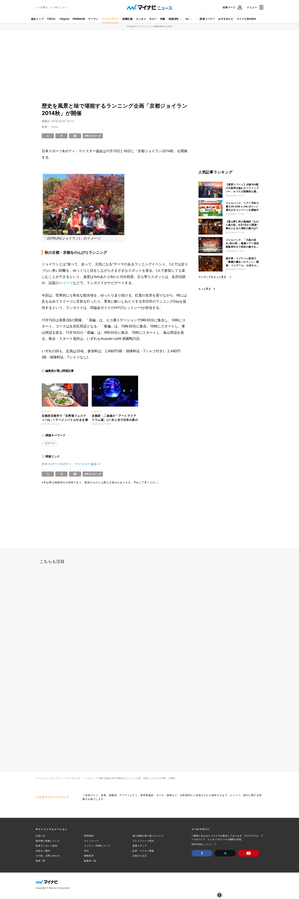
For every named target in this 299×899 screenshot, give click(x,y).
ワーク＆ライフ (110, 18)
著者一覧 (40, 860)
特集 (162, 18)
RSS (86, 850)
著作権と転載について (48, 840)
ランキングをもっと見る (212, 277)
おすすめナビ (226, 18)
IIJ (187, 18)
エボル (54, 126)
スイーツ (66, 283)
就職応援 (127, 18)
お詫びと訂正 (139, 855)
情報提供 (89, 855)
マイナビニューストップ (48, 778)
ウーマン (93, 18)
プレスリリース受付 (143, 840)
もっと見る (204, 289)
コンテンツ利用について (97, 845)
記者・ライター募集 (143, 850)
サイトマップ (91, 840)
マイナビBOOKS (246, 18)
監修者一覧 (90, 860)
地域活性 (174, 18)
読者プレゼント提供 (46, 845)
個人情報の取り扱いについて (148, 835)
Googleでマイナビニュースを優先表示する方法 (149, 26)
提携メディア (139, 845)
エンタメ (141, 18)
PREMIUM (79, 18)
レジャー (89, 778)
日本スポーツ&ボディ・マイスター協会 (69, 464)
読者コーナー (207, 18)
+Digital (64, 18)
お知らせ (40, 835)
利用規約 (89, 835)
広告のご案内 (43, 850)
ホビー (153, 18)
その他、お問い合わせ (48, 855)
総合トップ (37, 18)
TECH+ (51, 18)
